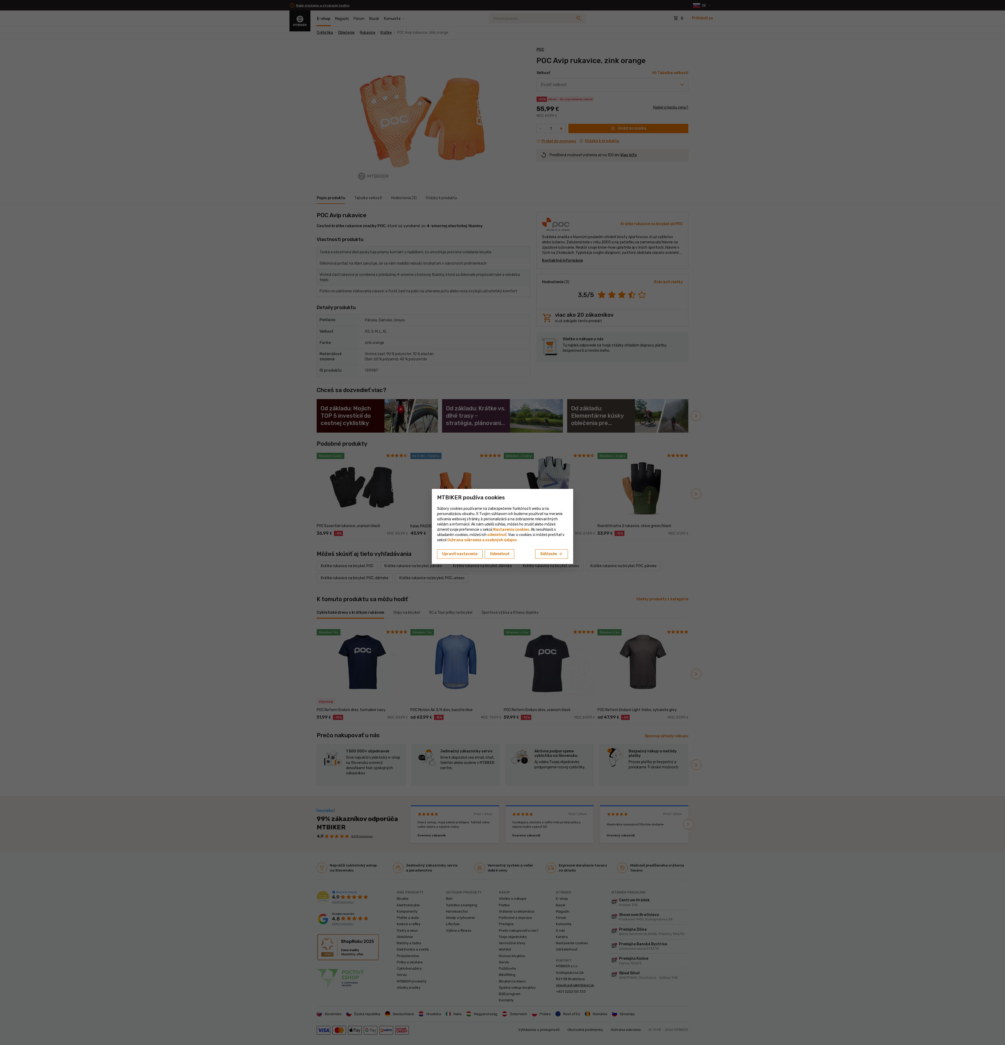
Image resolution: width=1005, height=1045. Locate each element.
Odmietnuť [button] (499, 554)
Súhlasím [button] (551, 554)
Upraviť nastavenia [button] (460, 554)
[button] (496, 535)
